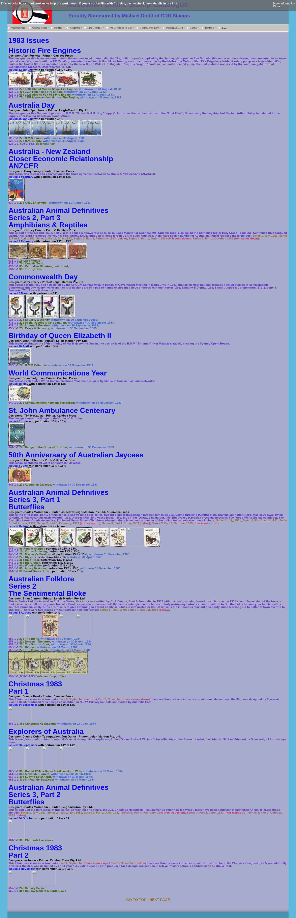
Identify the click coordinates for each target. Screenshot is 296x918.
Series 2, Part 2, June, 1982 (54, 238)
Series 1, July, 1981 (265, 235)
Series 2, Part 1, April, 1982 (260, 520)
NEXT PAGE (159, 900)
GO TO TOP (136, 900)
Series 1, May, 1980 (113, 609)
